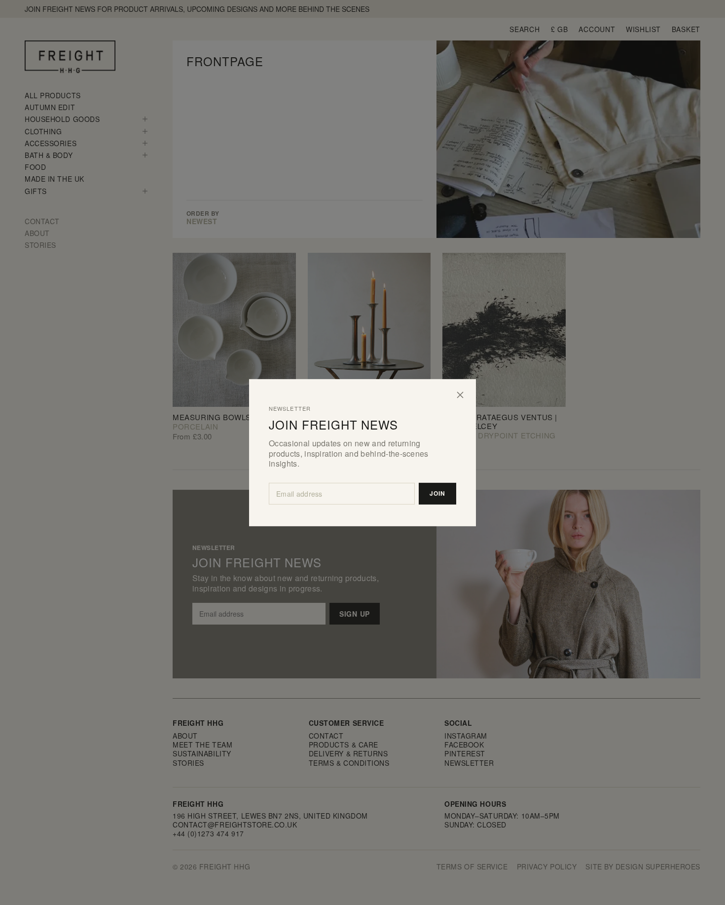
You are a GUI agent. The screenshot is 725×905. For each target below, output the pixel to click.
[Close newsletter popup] (460, 394)
